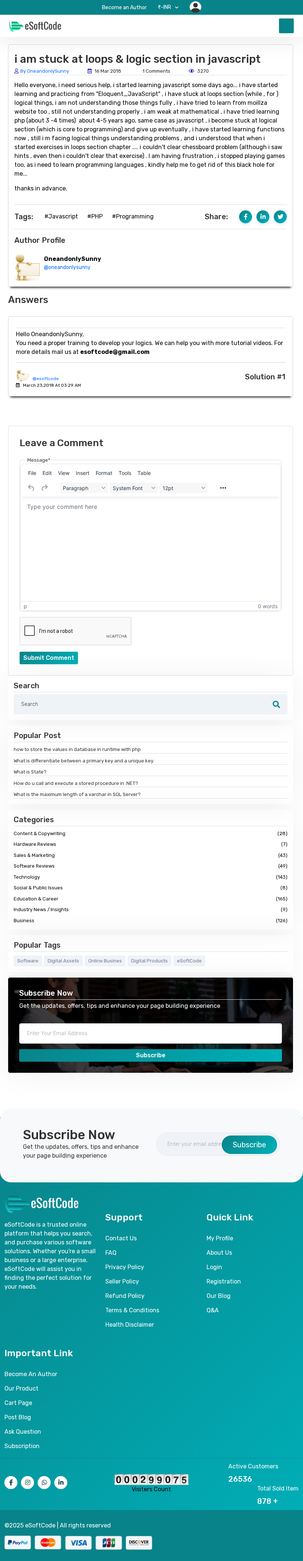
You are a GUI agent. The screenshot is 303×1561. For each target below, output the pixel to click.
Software (27, 961)
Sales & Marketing (150, 855)
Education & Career (150, 899)
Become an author (30, 1374)
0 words (268, 606)
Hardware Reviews (150, 844)
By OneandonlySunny (44, 71)
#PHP (95, 216)
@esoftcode (46, 378)
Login (214, 1267)
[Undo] (31, 488)
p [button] (25, 606)
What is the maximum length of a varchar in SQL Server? (77, 794)
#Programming (133, 216)
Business (150, 920)
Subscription (22, 1446)
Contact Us (121, 1238)
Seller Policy (122, 1281)
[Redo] (44, 488)
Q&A (213, 1310)
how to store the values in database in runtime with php (77, 749)
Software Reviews (150, 866)
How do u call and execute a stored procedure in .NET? (76, 783)
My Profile (220, 1238)
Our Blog (219, 1295)
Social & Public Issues (150, 887)
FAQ (110, 1252)
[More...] (223, 488)
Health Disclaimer (129, 1324)
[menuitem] (32, 473)
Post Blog (17, 1417)
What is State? (30, 772)
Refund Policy (124, 1295)
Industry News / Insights (150, 909)
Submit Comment (48, 657)
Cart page (18, 1402)
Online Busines (105, 961)
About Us (219, 1252)
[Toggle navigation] (286, 25)
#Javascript (61, 216)
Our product (21, 1388)
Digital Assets (63, 961)
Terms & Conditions (132, 1310)
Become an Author (124, 7)
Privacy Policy (124, 1267)
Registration (224, 1281)
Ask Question (22, 1431)
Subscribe (151, 1055)
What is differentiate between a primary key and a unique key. (84, 761)
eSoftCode (189, 961)
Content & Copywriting (150, 833)
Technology (150, 877)
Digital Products (149, 961)
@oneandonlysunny (67, 267)
